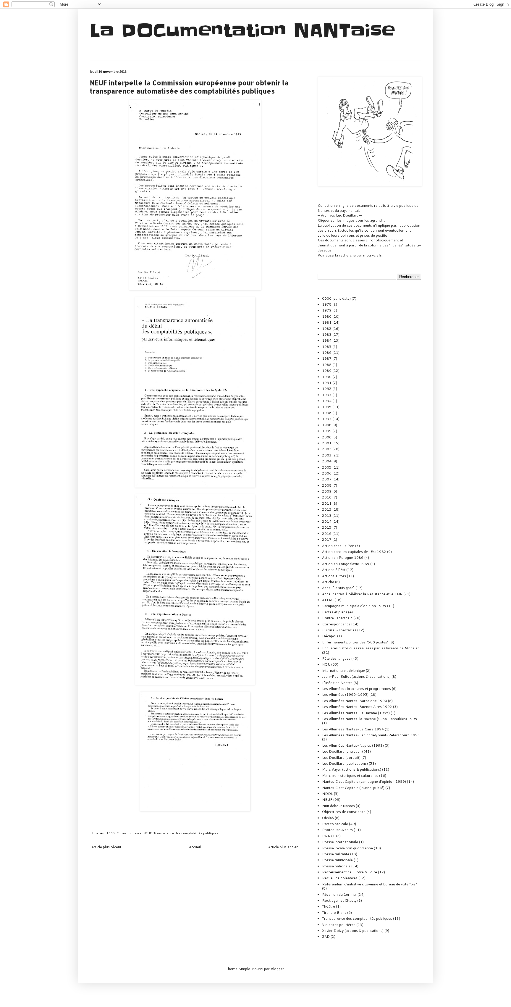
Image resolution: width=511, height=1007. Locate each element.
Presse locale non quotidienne (347, 848)
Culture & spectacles (339, 629)
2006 (326, 473)
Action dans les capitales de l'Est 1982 (354, 551)
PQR (326, 835)
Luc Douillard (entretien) (342, 751)
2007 (326, 479)
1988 (326, 364)
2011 (326, 503)
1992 (326, 388)
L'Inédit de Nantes (337, 682)
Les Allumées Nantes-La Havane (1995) (356, 712)
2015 (326, 527)
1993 (326, 394)
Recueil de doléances (340, 877)
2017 (326, 539)
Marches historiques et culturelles (350, 775)
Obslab (328, 817)
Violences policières (338, 924)
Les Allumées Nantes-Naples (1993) (353, 745)
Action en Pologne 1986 (342, 557)
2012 (326, 509)
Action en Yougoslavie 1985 (345, 563)
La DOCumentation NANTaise (242, 31)
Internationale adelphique (343, 670)
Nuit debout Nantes (338, 805)
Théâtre (328, 906)
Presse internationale (340, 841)
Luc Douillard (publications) (345, 763)
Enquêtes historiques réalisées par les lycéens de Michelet (370, 648)
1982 (326, 328)
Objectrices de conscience (344, 811)
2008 (326, 485)
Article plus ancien (283, 846)
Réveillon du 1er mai (339, 894)
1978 (326, 304)
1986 (326, 352)
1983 (326, 334)
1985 (326, 346)
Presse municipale (337, 859)
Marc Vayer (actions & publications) (351, 769)
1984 (326, 340)
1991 (326, 382)
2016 (326, 533)
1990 (326, 376)
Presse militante (335, 853)
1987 (326, 358)
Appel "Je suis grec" (338, 587)
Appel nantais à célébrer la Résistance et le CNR (362, 593)
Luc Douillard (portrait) (341, 757)
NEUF (147, 833)
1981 (326, 322)
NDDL (327, 793)
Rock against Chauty (339, 900)
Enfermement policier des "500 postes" (355, 642)
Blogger (277, 968)
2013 (326, 515)
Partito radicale (335, 823)
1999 (326, 430)
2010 (326, 497)
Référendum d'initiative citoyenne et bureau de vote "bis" (369, 884)
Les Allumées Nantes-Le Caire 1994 (353, 729)
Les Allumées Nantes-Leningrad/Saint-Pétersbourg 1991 (371, 735)
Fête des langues (336, 658)
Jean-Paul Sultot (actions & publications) (356, 676)
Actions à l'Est (333, 569)
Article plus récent (106, 846)
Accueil (195, 846)
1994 (326, 400)
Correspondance (129, 833)
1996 (326, 412)
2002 (326, 448)
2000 (326, 437)
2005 (326, 467)
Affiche (328, 581)
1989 (326, 370)
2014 (326, 521)
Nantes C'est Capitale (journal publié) (353, 787)
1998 (326, 424)
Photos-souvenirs (337, 829)
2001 (326, 443)
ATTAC (328, 599)
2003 (326, 455)
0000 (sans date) (336, 298)
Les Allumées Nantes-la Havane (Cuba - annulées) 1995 (369, 718)
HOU (326, 664)
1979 (326, 310)
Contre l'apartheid (337, 617)
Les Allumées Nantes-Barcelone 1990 (354, 700)
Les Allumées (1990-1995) (345, 694)
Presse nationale (336, 866)
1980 (326, 316)
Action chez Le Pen (338, 545)
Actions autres (334, 575)
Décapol (329, 635)
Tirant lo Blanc (334, 912)
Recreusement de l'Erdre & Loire (349, 871)
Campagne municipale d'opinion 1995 (354, 605)
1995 (110, 833)
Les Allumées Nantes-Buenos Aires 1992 (357, 706)
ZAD (326, 936)
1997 (326, 418)
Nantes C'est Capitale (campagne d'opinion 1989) (364, 781)
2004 (326, 461)
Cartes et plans (334, 611)
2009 (326, 491)
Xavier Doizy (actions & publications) (353, 930)
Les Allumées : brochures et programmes (356, 688)
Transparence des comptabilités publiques (185, 833)
